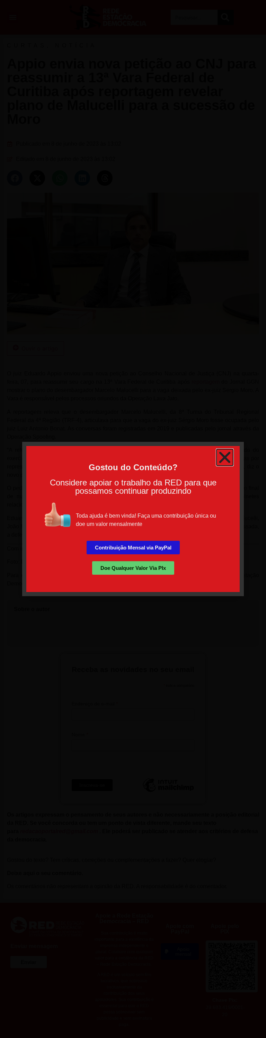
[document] (133, 519)
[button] (225, 457)
